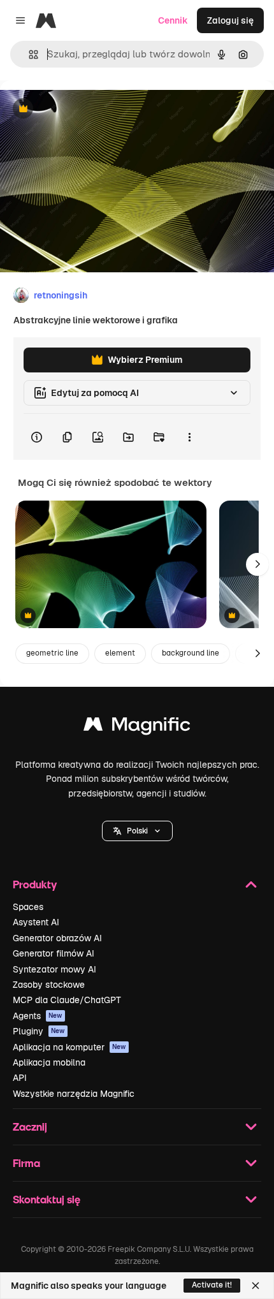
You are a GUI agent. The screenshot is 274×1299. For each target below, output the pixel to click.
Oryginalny (88, 109)
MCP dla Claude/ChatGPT (67, 1000)
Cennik (173, 20)
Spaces (28, 907)
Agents (37, 1016)
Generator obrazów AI (57, 938)
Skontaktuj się (46, 1199)
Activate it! (212, 1285)
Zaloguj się (230, 20)
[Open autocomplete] (28, 54)
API (20, 1077)
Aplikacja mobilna (49, 1062)
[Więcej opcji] (189, 437)
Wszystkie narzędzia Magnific (73, 1093)
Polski (137, 831)
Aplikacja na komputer (69, 1047)
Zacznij (30, 1126)
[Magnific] (137, 727)
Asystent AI (36, 922)
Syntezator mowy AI (54, 969)
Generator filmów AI (53, 953)
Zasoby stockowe (49, 984)
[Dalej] (257, 564)
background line (190, 653)
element (120, 653)
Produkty (35, 884)
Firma (26, 1163)
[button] (137, 831)
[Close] (255, 1285)
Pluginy (39, 1031)
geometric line (52, 653)
